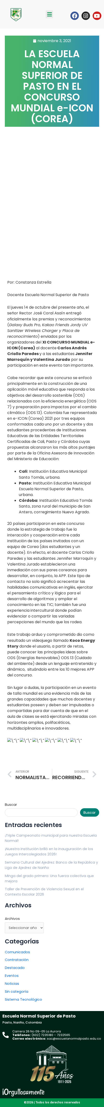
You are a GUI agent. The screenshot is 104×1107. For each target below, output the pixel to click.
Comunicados (17, 952)
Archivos (12, 918)
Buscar (11, 804)
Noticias (12, 983)
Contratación (17, 959)
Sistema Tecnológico (23, 999)
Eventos (12, 975)
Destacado (15, 967)
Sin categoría (16, 991)
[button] (49, 14)
